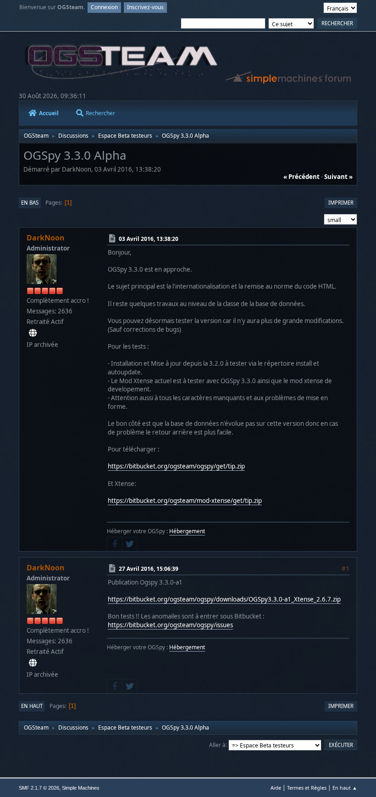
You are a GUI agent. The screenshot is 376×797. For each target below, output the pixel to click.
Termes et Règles (306, 787)
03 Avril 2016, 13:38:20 (148, 239)
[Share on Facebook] (115, 544)
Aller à (217, 744)
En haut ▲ (344, 787)
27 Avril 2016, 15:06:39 (148, 569)
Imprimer (341, 202)
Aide (276, 787)
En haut (32, 705)
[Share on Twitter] (130, 544)
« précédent (301, 177)
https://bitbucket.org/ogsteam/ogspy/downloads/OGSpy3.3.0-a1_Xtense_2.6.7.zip (224, 599)
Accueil (49, 113)
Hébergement (187, 531)
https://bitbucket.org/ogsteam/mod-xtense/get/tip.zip (185, 500)
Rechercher (100, 113)
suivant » (338, 177)
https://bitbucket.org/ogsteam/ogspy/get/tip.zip (176, 466)
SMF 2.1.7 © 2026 (39, 788)
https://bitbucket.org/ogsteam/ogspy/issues (170, 625)
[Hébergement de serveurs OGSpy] (33, 333)
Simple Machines (81, 788)
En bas (30, 202)
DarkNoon (46, 238)
